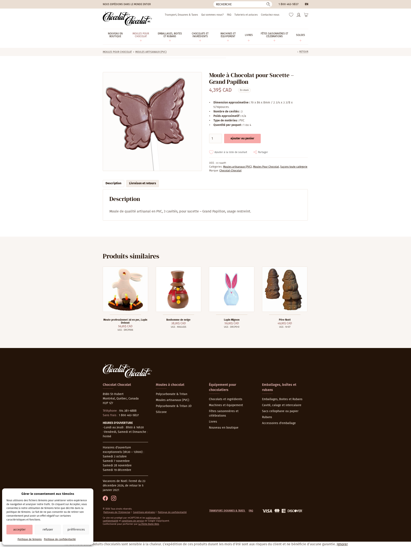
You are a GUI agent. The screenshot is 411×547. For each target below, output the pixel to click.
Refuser (48, 529)
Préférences (76, 529)
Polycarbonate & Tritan (171, 394)
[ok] (268, 4)
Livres (213, 421)
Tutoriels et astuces (246, 14)
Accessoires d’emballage (279, 423)
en (306, 4)
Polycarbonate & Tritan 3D (174, 406)
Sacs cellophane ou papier (280, 411)
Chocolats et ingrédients (225, 399)
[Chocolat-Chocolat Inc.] (127, 19)
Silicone (161, 412)
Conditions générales (144, 512)
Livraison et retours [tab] (142, 183)
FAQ (229, 14)
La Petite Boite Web (148, 524)
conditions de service (133, 521)
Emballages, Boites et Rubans (282, 399)
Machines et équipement (226, 405)
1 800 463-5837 (288, 4)
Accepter (19, 529)
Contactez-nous (270, 14)
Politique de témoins (30, 539)
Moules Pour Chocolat (117, 52)
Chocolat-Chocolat (230, 170)
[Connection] (298, 16)
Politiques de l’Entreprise (116, 512)
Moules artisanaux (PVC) (151, 52)
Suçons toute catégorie (293, 166)
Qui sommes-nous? (212, 14)
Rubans (267, 417)
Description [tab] (113, 183)
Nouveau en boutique (223, 427)
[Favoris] (291, 16)
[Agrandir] (152, 121)
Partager (263, 152)
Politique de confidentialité (60, 539)
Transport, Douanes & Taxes (181, 14)
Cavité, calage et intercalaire (281, 405)
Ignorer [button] (342, 544)
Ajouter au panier (242, 138)
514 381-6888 (128, 410)
